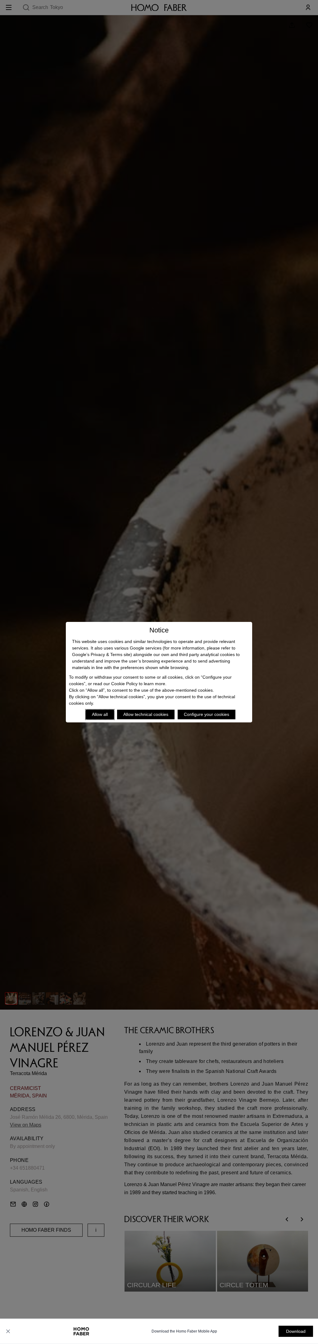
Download (296, 1331)
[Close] (8, 1331)
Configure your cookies (206, 714)
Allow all (100, 714)
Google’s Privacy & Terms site (101, 654)
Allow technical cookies (145, 714)
